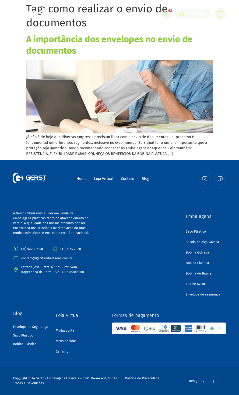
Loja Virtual (103, 178)
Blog (145, 178)
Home (82, 178)
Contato (127, 178)
